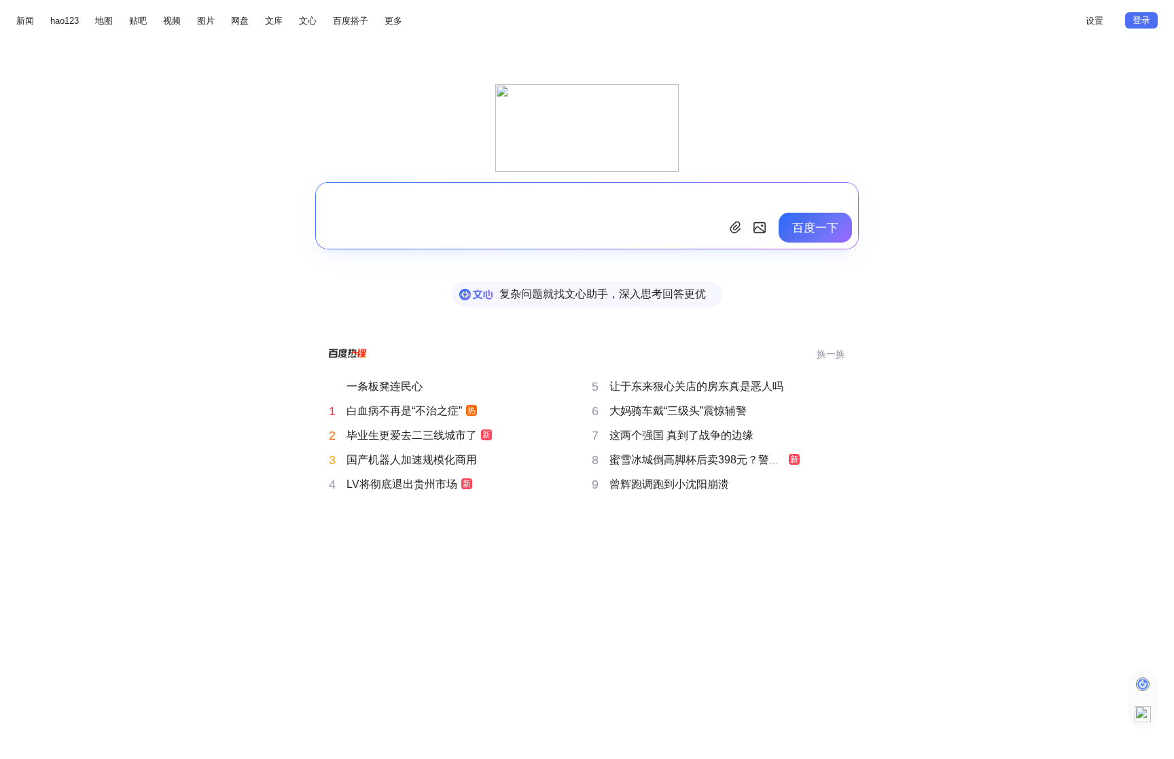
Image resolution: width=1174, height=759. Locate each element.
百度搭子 (350, 21)
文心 (308, 21)
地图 (104, 21)
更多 (393, 21)
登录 (1141, 20)
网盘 (240, 21)
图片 (206, 21)
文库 (274, 21)
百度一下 (815, 228)
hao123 (64, 21)
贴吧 (138, 21)
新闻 (25, 21)
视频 (172, 21)
